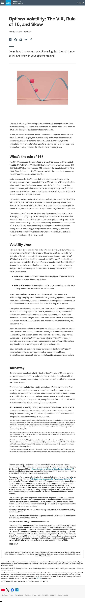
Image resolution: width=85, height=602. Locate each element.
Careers (52, 595)
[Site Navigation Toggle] (3, 2)
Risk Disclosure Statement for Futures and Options (50, 479)
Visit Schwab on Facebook (12, 590)
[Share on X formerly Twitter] (10, 39)
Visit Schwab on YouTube (3, 590)
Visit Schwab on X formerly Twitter (7, 590)
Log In (80, 2)
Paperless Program (62, 595)
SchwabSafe (19, 595)
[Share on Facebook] (15, 39)
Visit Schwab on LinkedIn (17, 590)
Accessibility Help (30, 595)
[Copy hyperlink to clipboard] (31, 39)
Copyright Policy (43, 595)
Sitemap (4, 595)
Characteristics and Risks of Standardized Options (51, 469)
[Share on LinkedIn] (20, 39)
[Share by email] (26, 39)
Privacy (11, 595)
